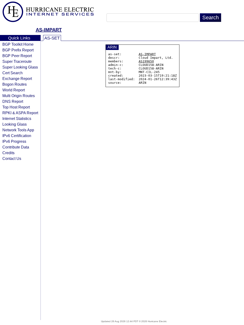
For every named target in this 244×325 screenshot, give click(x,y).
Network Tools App (18, 130)
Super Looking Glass (20, 67)
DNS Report (12, 101)
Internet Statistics (16, 118)
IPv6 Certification (16, 135)
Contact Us (11, 158)
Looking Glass (14, 124)
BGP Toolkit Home (18, 44)
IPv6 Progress (14, 141)
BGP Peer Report (17, 56)
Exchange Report (17, 78)
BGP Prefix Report (18, 50)
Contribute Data (15, 147)
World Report (13, 90)
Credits (8, 153)
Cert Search (12, 73)
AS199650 (146, 61)
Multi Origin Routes (18, 96)
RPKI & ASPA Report (20, 113)
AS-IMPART (49, 29)
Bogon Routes (14, 84)
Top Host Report (16, 107)
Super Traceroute (17, 61)
